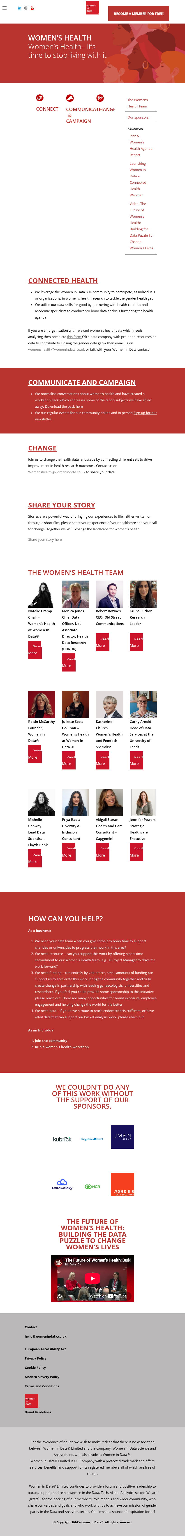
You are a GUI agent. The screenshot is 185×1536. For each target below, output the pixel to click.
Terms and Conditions (42, 1386)
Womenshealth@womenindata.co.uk (56, 472)
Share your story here (45, 539)
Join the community (51, 1040)
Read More (34, 649)
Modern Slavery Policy (42, 1377)
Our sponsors (138, 117)
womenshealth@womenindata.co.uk (56, 349)
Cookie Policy (35, 1367)
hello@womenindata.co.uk (46, 1336)
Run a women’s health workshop (62, 1047)
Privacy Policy (35, 1358)
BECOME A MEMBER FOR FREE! (139, 13)
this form (74, 336)
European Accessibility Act (45, 1349)
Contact (31, 1327)
